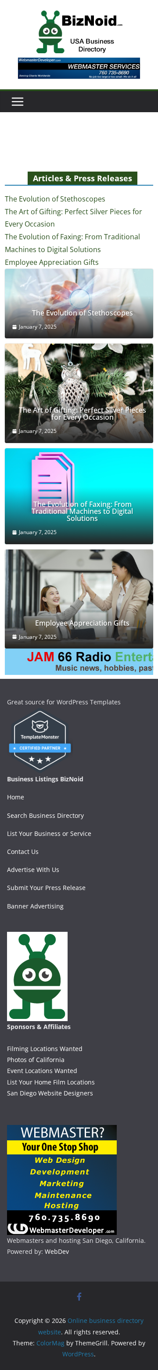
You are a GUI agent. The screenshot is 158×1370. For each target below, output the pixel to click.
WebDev (57, 1251)
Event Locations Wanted (42, 1070)
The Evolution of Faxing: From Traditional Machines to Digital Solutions (82, 511)
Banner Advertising (35, 906)
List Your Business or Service (49, 833)
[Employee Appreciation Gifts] (79, 599)
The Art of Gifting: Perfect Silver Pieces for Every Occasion (82, 414)
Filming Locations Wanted (45, 1048)
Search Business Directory (45, 815)
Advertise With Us (33, 869)
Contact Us (23, 851)
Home (15, 797)
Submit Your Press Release (46, 887)
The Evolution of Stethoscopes (55, 199)
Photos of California (36, 1059)
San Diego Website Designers (50, 1093)
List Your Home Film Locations (51, 1082)
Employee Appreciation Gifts (52, 262)
